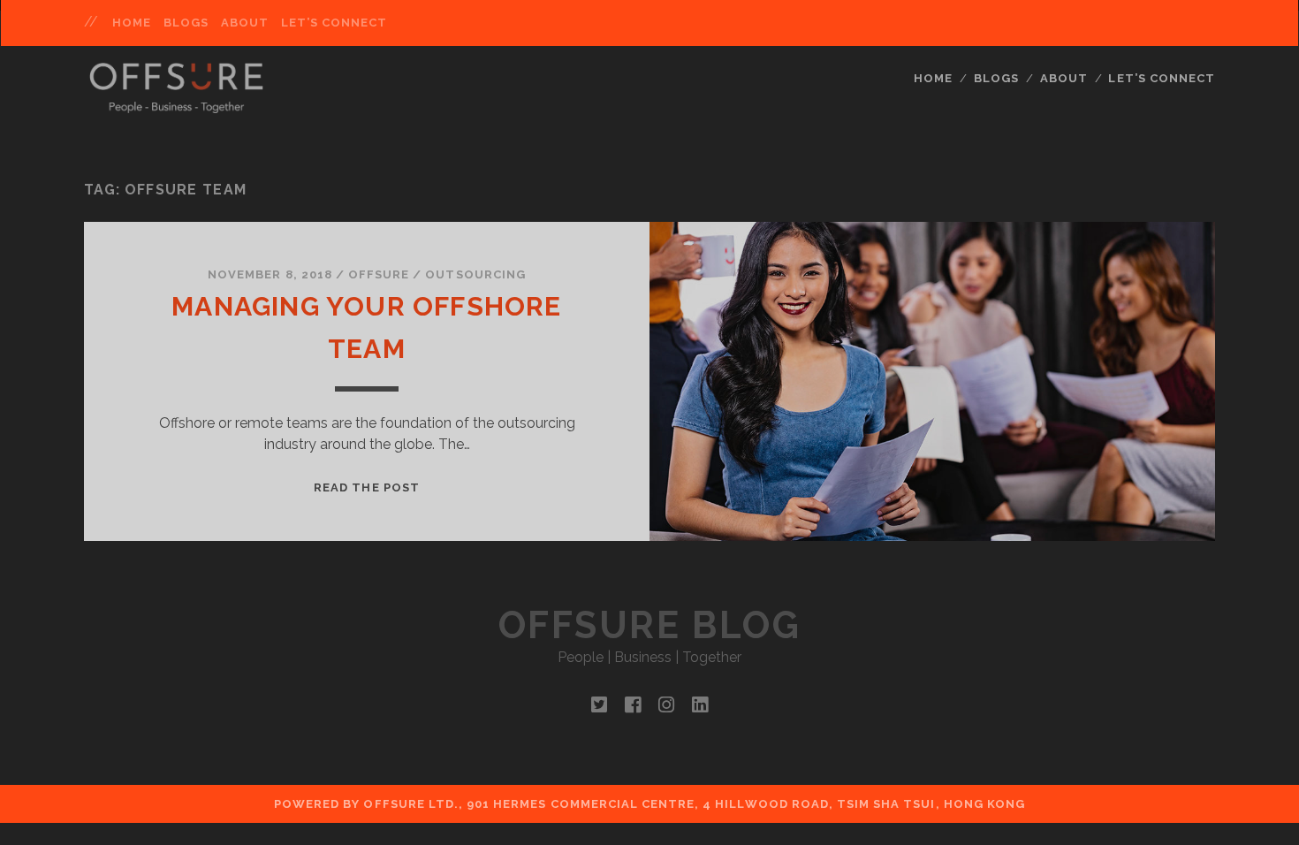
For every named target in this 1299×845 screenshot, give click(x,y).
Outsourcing (475, 274)
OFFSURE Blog (649, 625)
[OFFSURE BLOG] (176, 105)
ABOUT (245, 22)
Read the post (367, 487)
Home (131, 22)
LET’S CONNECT (334, 22)
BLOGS (186, 22)
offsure (378, 274)
